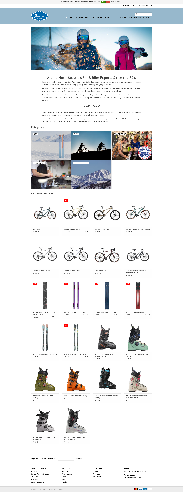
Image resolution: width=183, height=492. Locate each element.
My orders (96, 474)
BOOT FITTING (96, 17)
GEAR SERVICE (84, 17)
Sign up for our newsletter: (43, 459)
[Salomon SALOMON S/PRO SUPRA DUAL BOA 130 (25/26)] (76, 420)
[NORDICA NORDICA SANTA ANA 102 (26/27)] (45, 337)
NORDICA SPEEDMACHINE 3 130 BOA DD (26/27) (106, 355)
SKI (76, 17)
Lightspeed (60, 489)
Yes (103, 2)
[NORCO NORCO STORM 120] (107, 212)
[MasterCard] (135, 489)
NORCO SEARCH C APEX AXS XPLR (138, 229)
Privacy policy (35, 479)
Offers (64, 477)
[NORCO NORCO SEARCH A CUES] (45, 253)
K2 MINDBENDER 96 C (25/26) (105, 312)
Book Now (147, 17)
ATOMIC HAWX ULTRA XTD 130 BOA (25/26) (44, 438)
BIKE (71, 17)
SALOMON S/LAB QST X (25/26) (75, 312)
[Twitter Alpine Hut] (146, 459)
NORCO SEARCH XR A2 (72, 229)
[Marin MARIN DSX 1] (45, 212)
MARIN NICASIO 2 (101, 271)
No (108, 2)
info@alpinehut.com (134, 478)
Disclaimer (34, 477)
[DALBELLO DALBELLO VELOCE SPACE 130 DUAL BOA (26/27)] (138, 378)
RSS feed (65, 482)
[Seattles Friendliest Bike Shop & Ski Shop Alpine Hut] (39, 16)
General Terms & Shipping (40, 474)
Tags (64, 479)
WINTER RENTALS (109, 17)
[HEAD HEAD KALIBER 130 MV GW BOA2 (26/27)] (107, 378)
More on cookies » (116, 2)
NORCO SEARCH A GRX (72, 271)
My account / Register (145, 5)
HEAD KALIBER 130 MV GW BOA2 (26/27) (106, 397)
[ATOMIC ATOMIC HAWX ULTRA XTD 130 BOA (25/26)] (45, 420)
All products (66, 471)
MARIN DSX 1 (37, 229)
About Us (34, 471)
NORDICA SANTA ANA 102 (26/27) (45, 354)
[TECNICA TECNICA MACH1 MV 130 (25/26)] (76, 378)
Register (96, 471)
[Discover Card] (149, 489)
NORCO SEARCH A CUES (41, 271)
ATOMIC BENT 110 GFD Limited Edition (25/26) (44, 313)
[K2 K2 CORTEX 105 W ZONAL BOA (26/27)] (138, 337)
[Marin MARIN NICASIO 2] (107, 253)
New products (67, 474)
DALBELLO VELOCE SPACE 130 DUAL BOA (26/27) (136, 397)
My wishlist (97, 477)
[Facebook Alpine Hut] (142, 459)
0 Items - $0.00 (129, 5)
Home (66, 17)
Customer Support (37, 482)
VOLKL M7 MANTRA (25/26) (135, 312)
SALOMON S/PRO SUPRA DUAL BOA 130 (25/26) (74, 438)
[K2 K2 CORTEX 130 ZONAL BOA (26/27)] (45, 378)
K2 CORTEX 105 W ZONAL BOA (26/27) (137, 355)
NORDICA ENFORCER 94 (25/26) (75, 354)
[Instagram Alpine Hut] (150, 459)
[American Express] (145, 489)
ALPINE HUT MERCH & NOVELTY (129, 17)
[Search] (136, 14)
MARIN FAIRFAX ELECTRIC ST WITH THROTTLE (136, 272)
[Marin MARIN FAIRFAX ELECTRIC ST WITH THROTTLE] (138, 253)
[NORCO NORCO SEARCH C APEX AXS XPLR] (138, 212)
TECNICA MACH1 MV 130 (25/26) (75, 396)
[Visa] (140, 489)
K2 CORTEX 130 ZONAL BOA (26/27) (43, 397)
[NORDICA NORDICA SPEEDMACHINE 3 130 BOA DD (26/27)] (107, 337)
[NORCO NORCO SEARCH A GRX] (76, 253)
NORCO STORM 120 (102, 229)
